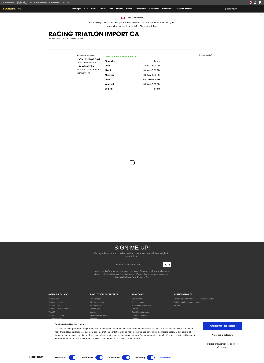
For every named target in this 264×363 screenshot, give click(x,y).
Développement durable (99, 315)
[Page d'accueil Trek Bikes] (8, 2)
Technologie (95, 309)
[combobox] (242, 8)
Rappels (177, 305)
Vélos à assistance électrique (59, 309)
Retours (135, 309)
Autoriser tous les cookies (222, 326)
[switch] (99, 357)
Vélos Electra (53, 312)
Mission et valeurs (97, 302)
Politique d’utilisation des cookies (187, 302)
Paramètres (165, 357)
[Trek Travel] (59, 2)
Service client (137, 299)
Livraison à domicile (139, 315)
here (155, 26)
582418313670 (83, 73)
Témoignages (95, 299)
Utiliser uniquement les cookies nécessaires (222, 345)
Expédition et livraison (140, 312)
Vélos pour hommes (56, 315)
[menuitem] (76, 8)
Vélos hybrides (54, 305)
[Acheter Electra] (22, 2)
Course (93, 312)
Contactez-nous (138, 302)
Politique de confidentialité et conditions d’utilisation (194, 299)
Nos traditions (95, 305)
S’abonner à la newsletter (142, 305)
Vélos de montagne (55, 302)
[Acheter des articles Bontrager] (38, 2)
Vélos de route (54, 299)
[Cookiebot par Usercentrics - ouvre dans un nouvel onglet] (36, 358)
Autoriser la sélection (222, 335)
